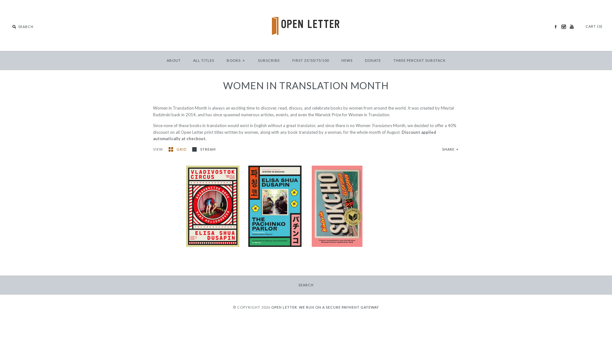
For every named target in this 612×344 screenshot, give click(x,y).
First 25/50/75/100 (310, 60)
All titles (203, 60)
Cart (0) (594, 26)
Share (450, 149)
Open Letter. (284, 307)
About (174, 60)
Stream (208, 149)
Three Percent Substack (419, 60)
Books (236, 60)
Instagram (563, 26)
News (347, 60)
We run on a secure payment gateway (339, 307)
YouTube (571, 26)
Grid (182, 149)
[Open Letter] (306, 9)
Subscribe (269, 60)
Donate (373, 60)
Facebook (555, 26)
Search (306, 285)
